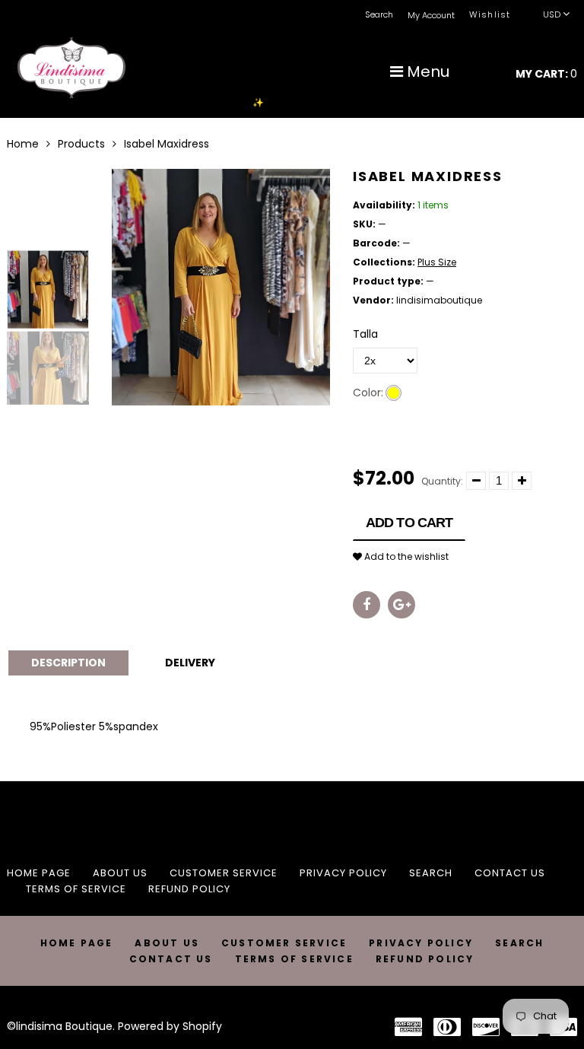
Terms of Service (76, 889)
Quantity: (442, 481)
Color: (368, 392)
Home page (39, 873)
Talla (365, 334)
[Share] (366, 604)
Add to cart (409, 522)
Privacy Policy (343, 873)
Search (430, 873)
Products (81, 143)
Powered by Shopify (170, 1026)
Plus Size (436, 262)
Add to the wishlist (405, 556)
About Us (120, 873)
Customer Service (224, 873)
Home (23, 143)
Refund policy (189, 889)
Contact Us (509, 873)
